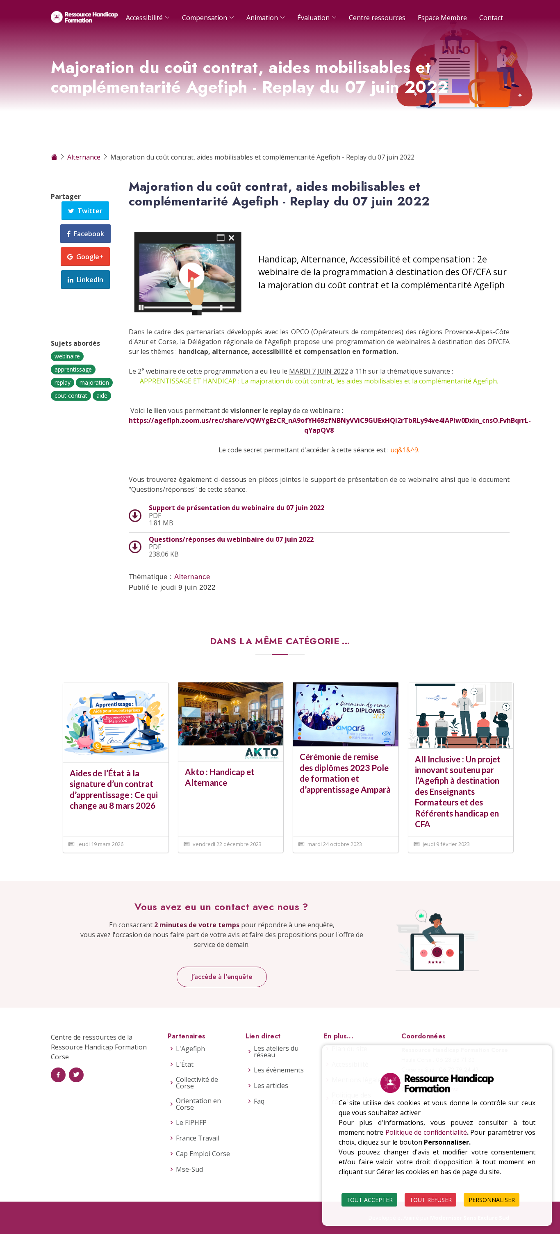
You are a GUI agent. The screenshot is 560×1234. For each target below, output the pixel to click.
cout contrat (71, 395)
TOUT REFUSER (431, 1200)
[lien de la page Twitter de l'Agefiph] (76, 1074)
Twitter (88, 210)
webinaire (67, 356)
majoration (94, 382)
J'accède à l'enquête (221, 976)
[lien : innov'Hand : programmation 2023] (460, 714)
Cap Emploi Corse (203, 1153)
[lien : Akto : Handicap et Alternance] (230, 720)
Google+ (88, 256)
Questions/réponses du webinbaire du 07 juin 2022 (231, 539)
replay (63, 382)
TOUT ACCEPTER (369, 1200)
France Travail (197, 1138)
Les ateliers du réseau (276, 1051)
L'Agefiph (190, 1048)
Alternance (84, 157)
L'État (184, 1064)
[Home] (55, 157)
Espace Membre (442, 17)
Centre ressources (377, 17)
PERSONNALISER (492, 1200)
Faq (259, 1101)
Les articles (271, 1085)
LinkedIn (88, 279)
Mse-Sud (189, 1169)
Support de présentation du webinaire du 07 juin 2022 (236, 507)
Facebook (87, 233)
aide (101, 395)
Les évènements (279, 1070)
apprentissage (73, 369)
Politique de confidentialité (426, 1132)
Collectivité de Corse (197, 1082)
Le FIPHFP (191, 1122)
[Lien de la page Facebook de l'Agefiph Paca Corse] (58, 1074)
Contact (491, 17)
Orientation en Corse (198, 1104)
